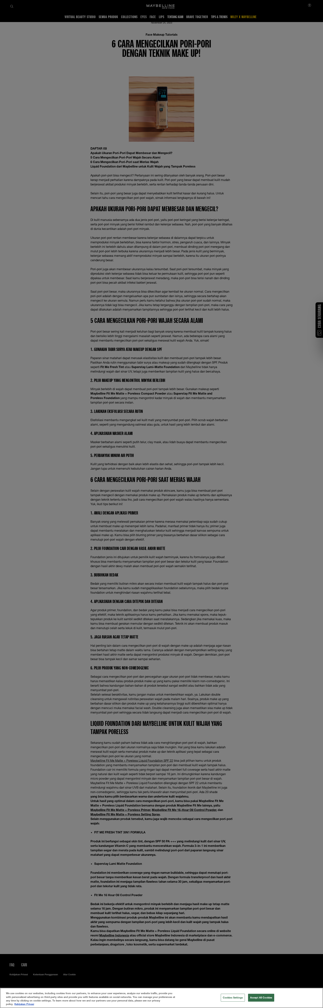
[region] (161, 998)
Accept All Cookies (261, 997)
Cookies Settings (233, 997)
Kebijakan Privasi (24, 1004)
